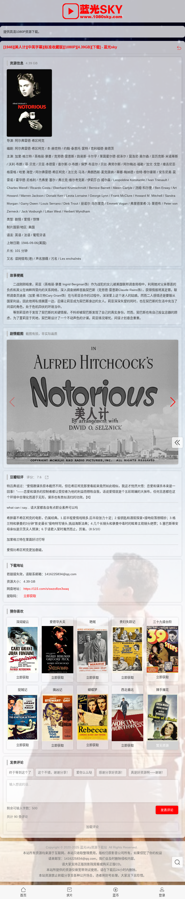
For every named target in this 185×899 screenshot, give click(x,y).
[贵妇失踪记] (127, 649)
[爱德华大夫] (57, 649)
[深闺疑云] (22, 649)
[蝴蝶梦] (92, 717)
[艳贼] (92, 649)
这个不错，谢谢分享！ (53, 772)
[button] (173, 402)
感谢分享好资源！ (111, 772)
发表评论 (167, 810)
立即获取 (29, 596)
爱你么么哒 (84, 772)
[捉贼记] (22, 717)
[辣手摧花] (162, 717)
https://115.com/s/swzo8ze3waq (46, 588)
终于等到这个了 (20, 772)
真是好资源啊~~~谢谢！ (148, 772)
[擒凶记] (57, 717)
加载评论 (92, 827)
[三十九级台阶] (162, 649)
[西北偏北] (127, 717)
